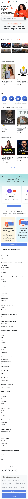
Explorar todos (21, 40)
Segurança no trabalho (7, 326)
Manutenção (4, 380)
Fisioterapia (4, 443)
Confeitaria (4, 293)
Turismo (3, 373)
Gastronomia (4, 298)
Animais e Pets (5, 256)
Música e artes (5, 408)
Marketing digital (5, 387)
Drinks (2, 296)
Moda (2, 403)
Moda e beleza (5, 391)
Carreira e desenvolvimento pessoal (12, 277)
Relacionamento (5, 431)
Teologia (3, 272)
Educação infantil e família (9, 314)
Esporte (3, 441)
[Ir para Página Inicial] (14, 2)
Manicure (3, 399)
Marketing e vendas (7, 385)
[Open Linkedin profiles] (9, 470)
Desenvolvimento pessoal (8, 284)
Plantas (3, 424)
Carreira (3, 279)
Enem (2, 340)
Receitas (3, 300)
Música (3, 415)
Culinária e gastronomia (8, 291)
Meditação (4, 270)
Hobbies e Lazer (6, 371)
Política (3, 350)
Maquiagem (4, 401)
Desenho (3, 413)
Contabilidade (4, 359)
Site (2, 459)
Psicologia (4, 352)
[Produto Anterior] (1, 72)
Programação (4, 457)
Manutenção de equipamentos (10, 378)
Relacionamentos (6, 429)
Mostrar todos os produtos (13, 206)
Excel (2, 454)
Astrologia (4, 265)
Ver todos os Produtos (13, 167)
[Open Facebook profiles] (2, 470)
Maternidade (4, 317)
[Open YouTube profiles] (12, 470)
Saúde (2, 446)
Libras (2, 345)
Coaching (3, 282)
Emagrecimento (5, 438)
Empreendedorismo (6, 361)
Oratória (3, 286)
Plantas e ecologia (6, 420)
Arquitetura (4, 324)
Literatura (3, 347)
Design (3, 307)
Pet (2, 258)
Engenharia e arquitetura (8, 321)
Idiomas (3, 342)
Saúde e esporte (6, 436)
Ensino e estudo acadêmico (9, 330)
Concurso (3, 333)
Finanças (3, 364)
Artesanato (4, 410)
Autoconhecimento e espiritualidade (11, 263)
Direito (3, 335)
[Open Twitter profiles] (6, 470)
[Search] (25, 18)
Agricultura (4, 422)
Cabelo (3, 394)
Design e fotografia (7, 305)
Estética (3, 396)
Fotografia (4, 310)
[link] (6, 45)
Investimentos (5, 366)
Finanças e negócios (7, 357)
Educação (3, 338)
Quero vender (14, 244)
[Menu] (2, 2)
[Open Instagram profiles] (16, 470)
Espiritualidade (5, 267)
